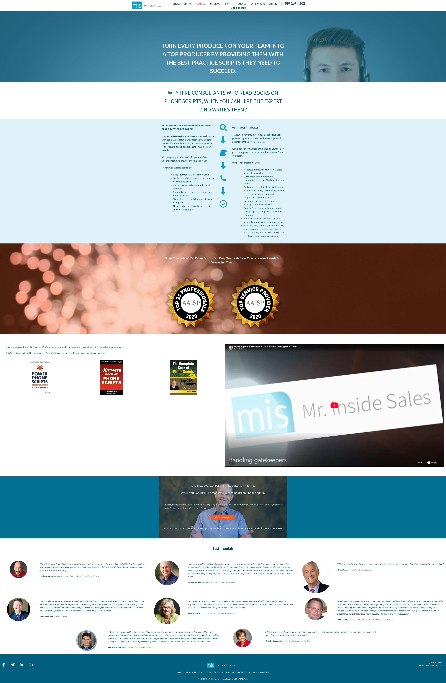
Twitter (13, 664)
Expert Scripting (192, 672)
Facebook (4, 664)
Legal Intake (238, 7)
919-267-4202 (295, 3)
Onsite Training (182, 3)
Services (215, 3)
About (179, 672)
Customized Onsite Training (236, 672)
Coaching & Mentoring (260, 672)
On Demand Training (264, 3)
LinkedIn (21, 664)
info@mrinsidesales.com (432, 665)
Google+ (30, 664)
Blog (227, 3)
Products (240, 3)
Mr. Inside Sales (152, 5)
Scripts (200, 3)
